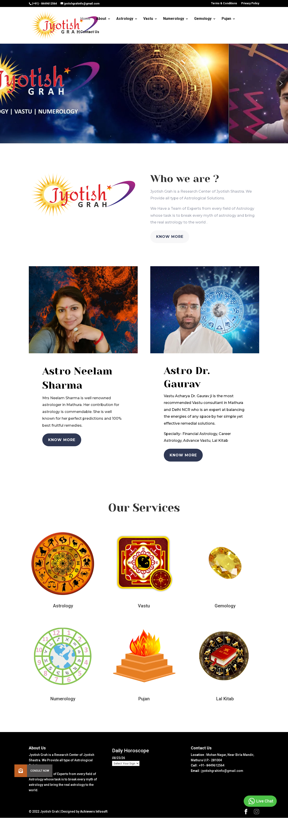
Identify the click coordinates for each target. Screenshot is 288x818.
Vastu (148, 19)
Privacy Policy (250, 3)
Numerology (173, 19)
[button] (7, 83)
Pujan (226, 19)
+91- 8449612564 (211, 765)
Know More (169, 236)
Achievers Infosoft (94, 811)
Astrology (124, 19)
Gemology (203, 19)
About (101, 19)
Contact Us (89, 32)
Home (85, 19)
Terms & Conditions (224, 3)
